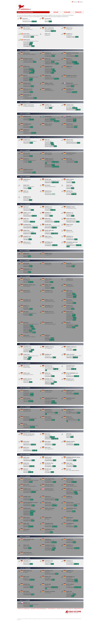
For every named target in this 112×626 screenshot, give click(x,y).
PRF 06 (30, 200)
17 (76, 62)
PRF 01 (31, 42)
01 (35, 133)
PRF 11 (50, 21)
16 (76, 108)
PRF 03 (32, 37)
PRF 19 (53, 56)
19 (58, 78)
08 (58, 121)
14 (75, 194)
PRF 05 (30, 44)
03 (57, 587)
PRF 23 (53, 194)
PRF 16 (52, 31)
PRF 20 (55, 78)
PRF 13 (33, 21)
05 (76, 92)
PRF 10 (33, 46)
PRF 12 (29, 272)
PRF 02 (57, 63)
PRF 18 (35, 98)
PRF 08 (77, 37)
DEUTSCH (75, 2)
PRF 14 (53, 182)
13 (35, 215)
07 (58, 166)
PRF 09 (32, 86)
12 (35, 21)
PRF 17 (75, 63)
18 (54, 210)
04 (33, 69)
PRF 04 (52, 62)
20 (57, 162)
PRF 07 (31, 142)
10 (33, 466)
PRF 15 (78, 142)
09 (54, 119)
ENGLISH (81, 2)
